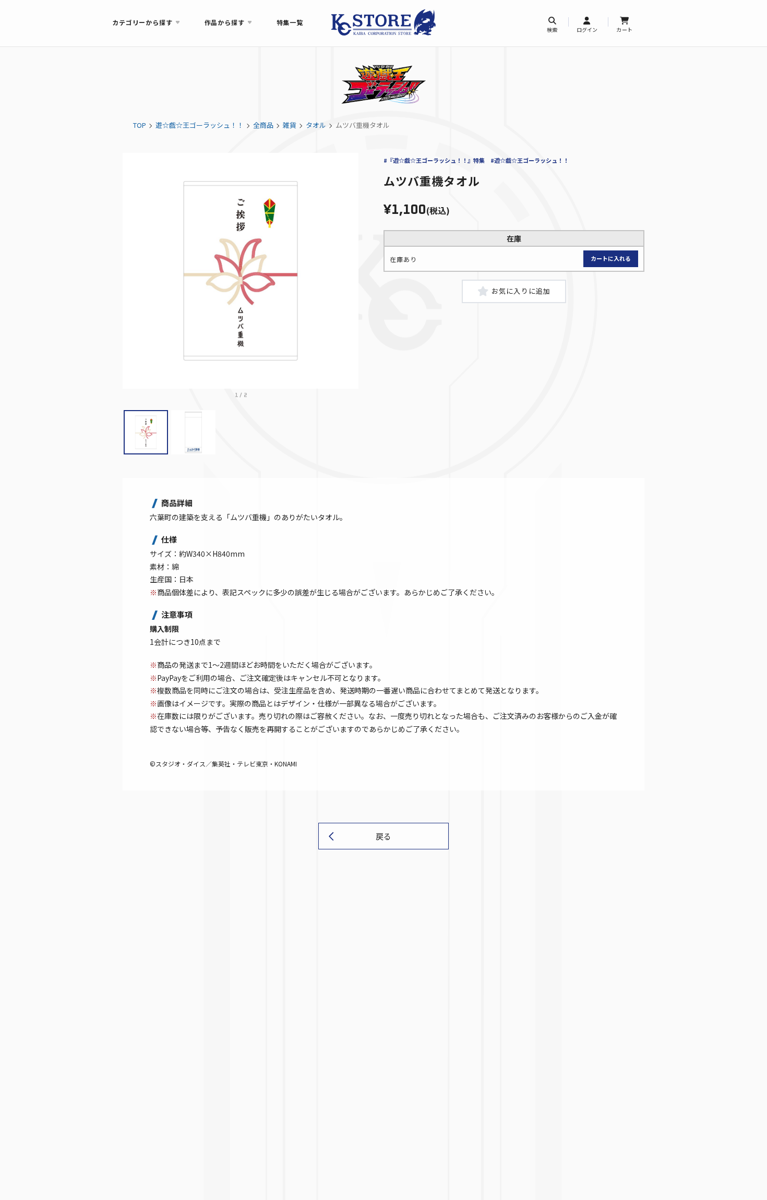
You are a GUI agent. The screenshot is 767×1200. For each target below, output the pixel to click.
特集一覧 (290, 22)
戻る (383, 836)
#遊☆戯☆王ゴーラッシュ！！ (529, 160)
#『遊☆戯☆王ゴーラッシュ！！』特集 (434, 160)
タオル (316, 125)
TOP (139, 125)
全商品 (263, 125)
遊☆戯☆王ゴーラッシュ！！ (199, 125)
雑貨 (289, 125)
